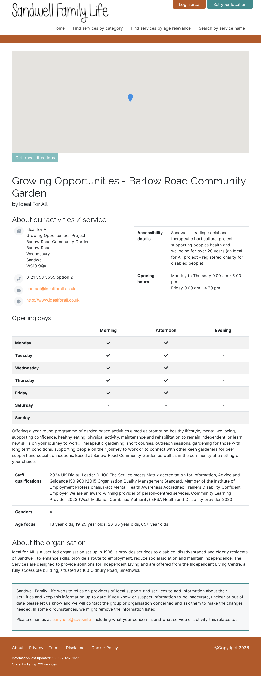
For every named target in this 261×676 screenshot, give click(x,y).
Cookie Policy (104, 647)
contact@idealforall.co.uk (50, 288)
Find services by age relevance (161, 28)
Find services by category (98, 28)
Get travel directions (35, 157)
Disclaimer (76, 647)
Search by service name (222, 28)
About (18, 647)
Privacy (36, 647)
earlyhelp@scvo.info (71, 619)
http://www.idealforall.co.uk (53, 300)
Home (59, 28)
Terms (54, 647)
